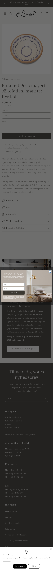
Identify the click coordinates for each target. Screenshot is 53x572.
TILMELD (14, 292)
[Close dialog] (50, 271)
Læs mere (7, 561)
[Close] (50, 549)
